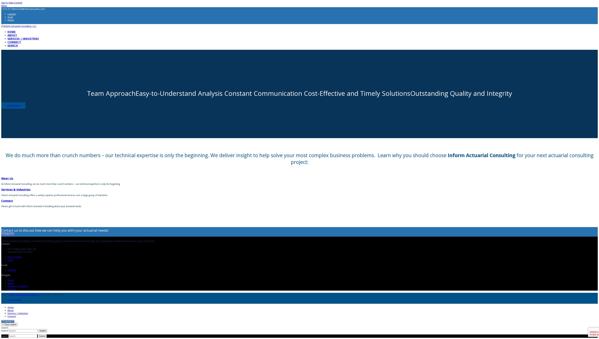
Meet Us (7, 178)
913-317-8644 (14, 257)
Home (10, 280)
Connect (7, 201)
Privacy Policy (15, 299)
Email (10, 260)
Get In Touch (7, 234)
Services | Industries (17, 286)
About (10, 283)
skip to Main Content (11, 2)
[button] (4, 5)
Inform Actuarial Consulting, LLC (25, 294)
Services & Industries (15, 189)
